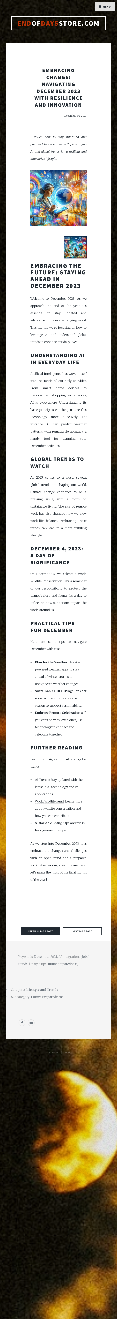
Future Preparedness (47, 997)
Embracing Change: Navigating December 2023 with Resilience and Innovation (58, 87)
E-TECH (53, 1052)
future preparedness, (63, 964)
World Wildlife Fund (49, 801)
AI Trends (42, 780)
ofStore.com (58, 23)
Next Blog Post (82, 931)
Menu (107, 6)
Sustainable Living (48, 823)
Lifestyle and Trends (42, 990)
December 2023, (46, 957)
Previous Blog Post (40, 931)
